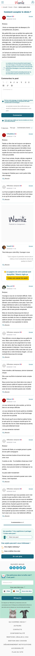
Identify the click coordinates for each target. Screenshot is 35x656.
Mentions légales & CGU (18, 637)
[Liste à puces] (25, 82)
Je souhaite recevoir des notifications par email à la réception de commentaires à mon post (18, 108)
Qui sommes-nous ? (17, 622)
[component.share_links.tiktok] (20, 567)
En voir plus (17, 556)
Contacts (17, 629)
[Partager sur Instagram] (17, 567)
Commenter (17, 115)
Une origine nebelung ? (12, 547)
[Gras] (10, 82)
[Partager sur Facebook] (10, 567)
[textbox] (17, 93)
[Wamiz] (20, 2)
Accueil (5, 7)
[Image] (3, 85)
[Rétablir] (6, 82)
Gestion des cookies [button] (17, 641)
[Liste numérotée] (28, 82)
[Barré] (17, 82)
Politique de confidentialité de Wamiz (21, 605)
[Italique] (14, 82)
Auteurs (17, 626)
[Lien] (7, 85)
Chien (8, 591)
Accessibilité (17, 648)
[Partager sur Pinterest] (24, 567)
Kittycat (9, 16)
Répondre (7, 178)
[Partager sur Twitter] (14, 567)
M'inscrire (17, 598)
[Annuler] (3, 82)
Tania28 (9, 246)
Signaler (31, 16)
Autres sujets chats (24, 7)
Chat (17, 591)
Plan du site (17, 652)
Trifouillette (10, 134)
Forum (10, 7)
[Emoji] (11, 85)
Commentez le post (9, 78)
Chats (15, 7)
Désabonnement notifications (17, 644)
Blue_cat (9, 286)
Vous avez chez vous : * (17, 587)
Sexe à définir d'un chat (12, 551)
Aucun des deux (27, 591)
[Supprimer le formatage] (21, 82)
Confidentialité (17, 633)
